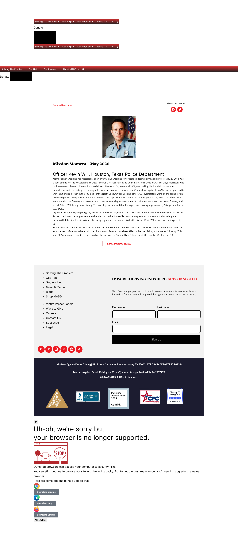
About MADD (103, 21)
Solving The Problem (46, 21)
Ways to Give (54, 308)
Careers (51, 313)
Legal (49, 327)
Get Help (67, 21)
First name (118, 307)
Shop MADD (54, 296)
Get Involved (84, 21)
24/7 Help (45, 37)
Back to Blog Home (63, 105)
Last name (163, 307)
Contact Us (53, 318)
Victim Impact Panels (59, 304)
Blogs (49, 291)
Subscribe (52, 322)
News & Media (55, 287)
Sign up (156, 339)
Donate (38, 27)
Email (115, 322)
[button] (46, 492)
